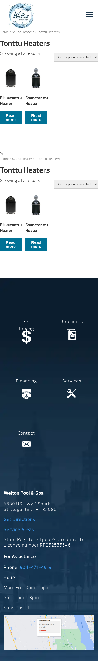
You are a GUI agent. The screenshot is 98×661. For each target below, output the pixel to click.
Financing (26, 381)
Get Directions (19, 519)
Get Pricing (26, 325)
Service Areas (19, 529)
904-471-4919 (36, 567)
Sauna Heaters (23, 32)
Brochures (71, 321)
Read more (11, 117)
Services (71, 381)
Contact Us (26, 436)
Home (4, 32)
